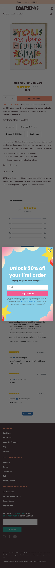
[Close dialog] (50, 249)
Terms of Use (32, 301)
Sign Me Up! (27, 293)
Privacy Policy (23, 301)
